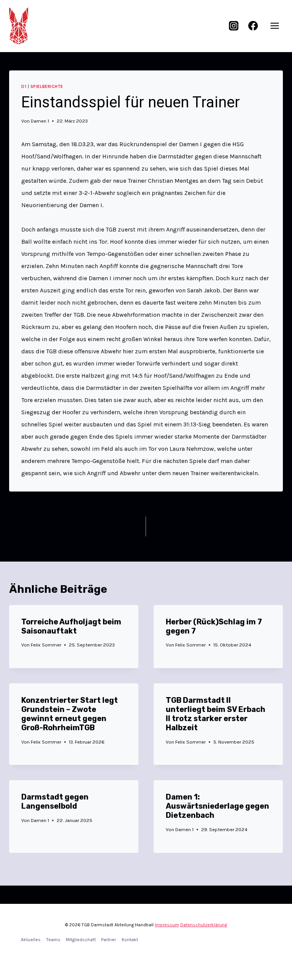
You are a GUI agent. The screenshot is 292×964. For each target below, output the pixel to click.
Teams (53, 939)
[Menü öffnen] (274, 26)
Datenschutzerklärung (203, 924)
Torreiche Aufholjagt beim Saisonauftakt (71, 626)
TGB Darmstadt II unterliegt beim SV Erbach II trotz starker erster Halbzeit (215, 714)
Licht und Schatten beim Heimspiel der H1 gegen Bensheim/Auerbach (67, 527)
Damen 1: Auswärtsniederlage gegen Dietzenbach (217, 806)
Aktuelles (31, 939)
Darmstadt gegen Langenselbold (55, 801)
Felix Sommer (46, 645)
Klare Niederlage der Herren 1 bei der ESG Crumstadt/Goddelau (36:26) (226, 527)
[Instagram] (233, 25)
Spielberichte (46, 86)
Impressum (167, 924)
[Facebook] (252, 25)
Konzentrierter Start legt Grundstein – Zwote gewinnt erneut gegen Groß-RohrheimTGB (69, 714)
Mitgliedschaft (81, 939)
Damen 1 (40, 121)
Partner (108, 939)
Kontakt (130, 939)
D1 (23, 86)
